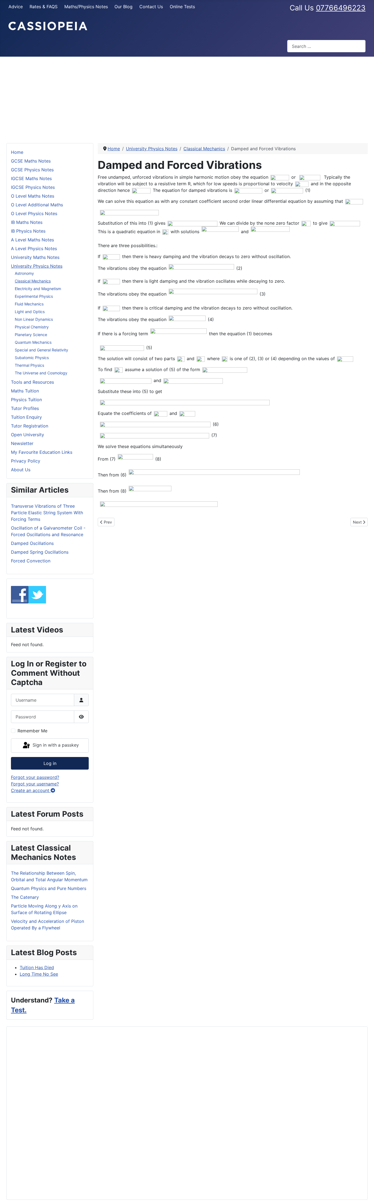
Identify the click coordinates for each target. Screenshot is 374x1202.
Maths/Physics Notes (86, 6)
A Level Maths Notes (32, 239)
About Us (20, 469)
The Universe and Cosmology (41, 373)
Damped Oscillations (32, 543)
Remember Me (32, 730)
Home (17, 152)
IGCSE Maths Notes (31, 178)
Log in (50, 763)
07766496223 (341, 7)
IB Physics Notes (28, 231)
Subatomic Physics (32, 357)
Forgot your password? (35, 777)
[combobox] (326, 46)
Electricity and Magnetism (38, 288)
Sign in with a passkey (55, 745)
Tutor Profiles (25, 408)
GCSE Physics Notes (32, 169)
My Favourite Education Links (41, 452)
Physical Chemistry (32, 327)
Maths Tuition (25, 391)
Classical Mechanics (33, 281)
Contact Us (151, 6)
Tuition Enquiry (26, 417)
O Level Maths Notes (32, 196)
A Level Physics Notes (34, 248)
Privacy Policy (25, 461)
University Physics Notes (36, 266)
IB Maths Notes (26, 222)
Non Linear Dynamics (34, 319)
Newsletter (22, 443)
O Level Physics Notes (34, 213)
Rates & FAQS (43, 6)
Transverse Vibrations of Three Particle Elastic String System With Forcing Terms (47, 512)
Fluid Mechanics (29, 304)
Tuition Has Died (37, 967)
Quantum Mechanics (33, 342)
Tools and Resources (32, 382)
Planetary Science (31, 334)
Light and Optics (30, 311)
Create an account (31, 790)
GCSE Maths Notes (31, 161)
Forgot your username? (35, 784)
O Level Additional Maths (37, 204)
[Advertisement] (187, 97)
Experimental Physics (34, 296)
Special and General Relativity (41, 350)
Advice (15, 6)
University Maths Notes (35, 257)
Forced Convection (30, 561)
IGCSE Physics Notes (33, 187)
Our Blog (123, 6)
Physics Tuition (26, 399)
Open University (27, 434)
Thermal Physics (29, 365)
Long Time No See (39, 974)
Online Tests (182, 6)
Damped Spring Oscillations (39, 552)
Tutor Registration (29, 426)
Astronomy (24, 273)
